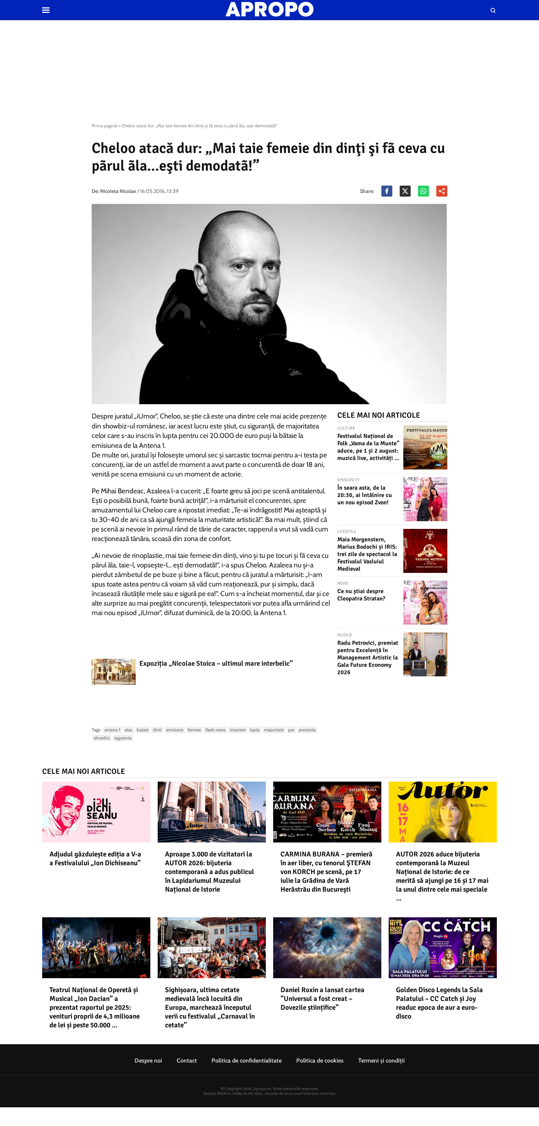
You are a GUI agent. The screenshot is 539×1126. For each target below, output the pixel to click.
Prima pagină (104, 125)
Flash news (215, 729)
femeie (194, 729)
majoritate (274, 729)
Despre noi (148, 1060)
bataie (142, 729)
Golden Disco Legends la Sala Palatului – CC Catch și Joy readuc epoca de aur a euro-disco (439, 1003)
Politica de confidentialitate (247, 1060)
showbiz (102, 738)
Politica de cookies (320, 1060)
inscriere (238, 729)
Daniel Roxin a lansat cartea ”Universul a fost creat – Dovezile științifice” (322, 999)
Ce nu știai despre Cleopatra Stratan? (361, 595)
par (291, 729)
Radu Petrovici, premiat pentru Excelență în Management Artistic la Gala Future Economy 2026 (367, 657)
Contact (187, 1060)
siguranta (123, 738)
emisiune (174, 729)
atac (128, 729)
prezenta (307, 729)
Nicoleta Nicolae (118, 191)
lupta (255, 729)
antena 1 (112, 729)
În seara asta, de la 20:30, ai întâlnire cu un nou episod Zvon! (364, 495)
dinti (157, 729)
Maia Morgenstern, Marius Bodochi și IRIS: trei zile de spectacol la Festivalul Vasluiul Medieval (367, 554)
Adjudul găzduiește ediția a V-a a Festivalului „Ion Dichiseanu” (95, 858)
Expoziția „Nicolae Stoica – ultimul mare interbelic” (216, 663)
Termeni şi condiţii (381, 1060)
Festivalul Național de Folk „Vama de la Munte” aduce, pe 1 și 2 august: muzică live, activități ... (368, 447)
